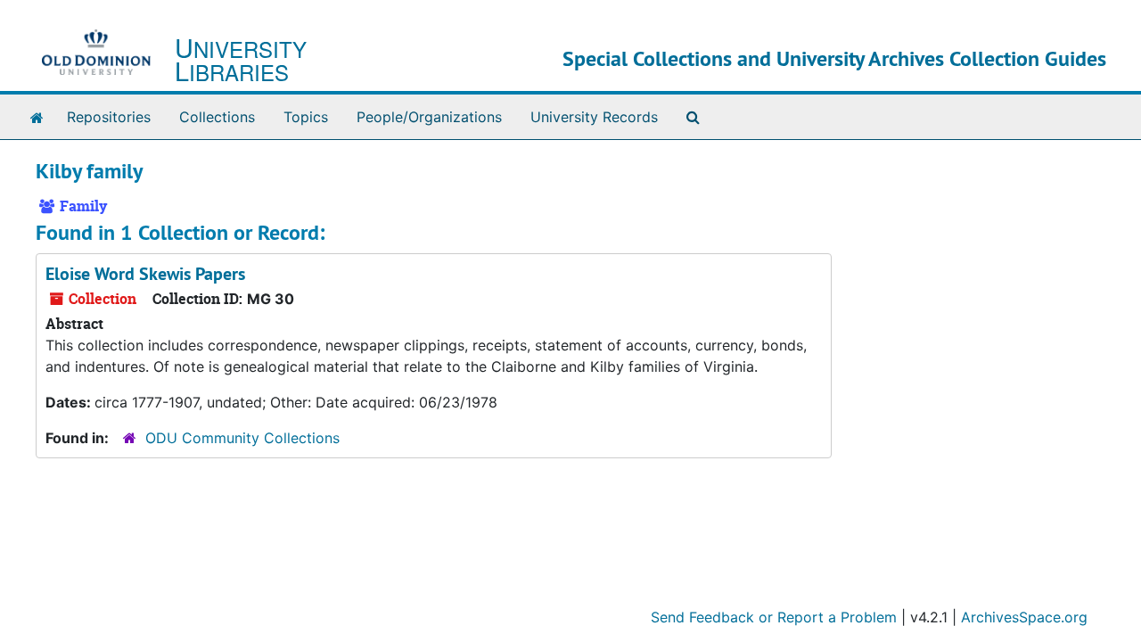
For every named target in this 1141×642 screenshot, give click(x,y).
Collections (217, 117)
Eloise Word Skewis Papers (145, 273)
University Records (594, 117)
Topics (305, 117)
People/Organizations (429, 117)
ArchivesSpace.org (1024, 617)
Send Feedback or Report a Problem (774, 617)
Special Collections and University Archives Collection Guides (834, 58)
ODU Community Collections (242, 438)
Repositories (109, 117)
